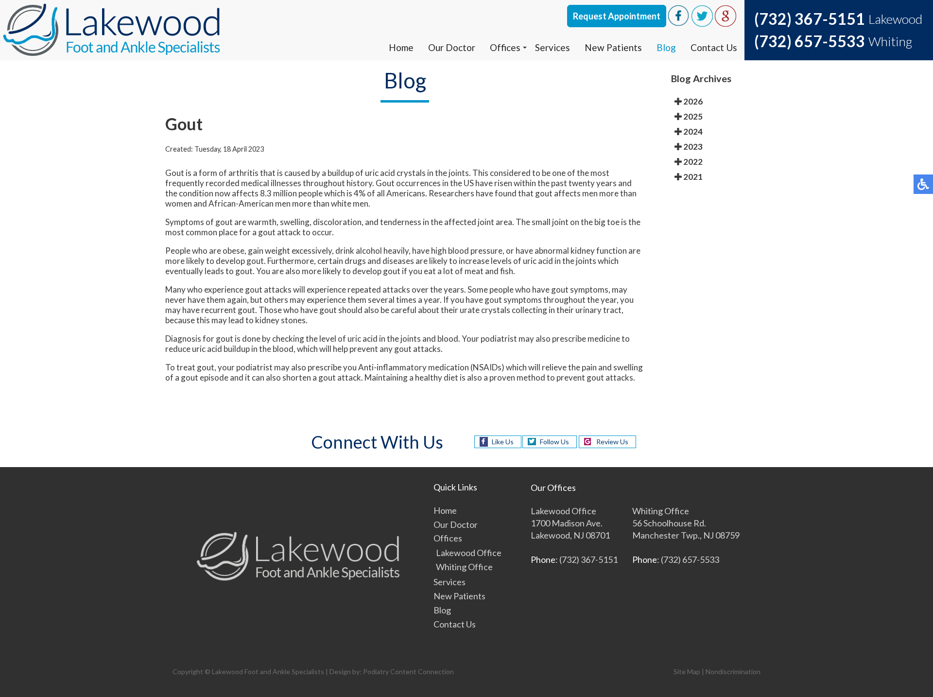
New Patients (613, 47)
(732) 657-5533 (809, 41)
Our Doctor (451, 47)
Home (401, 47)
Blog (666, 47)
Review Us (612, 441)
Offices (505, 47)
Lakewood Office (468, 552)
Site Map (687, 671)
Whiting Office (464, 566)
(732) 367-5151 (809, 18)
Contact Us (714, 47)
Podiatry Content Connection (408, 671)
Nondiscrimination (733, 671)
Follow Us (554, 441)
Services (552, 47)
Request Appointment (616, 16)
